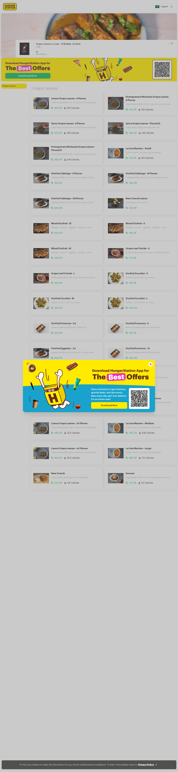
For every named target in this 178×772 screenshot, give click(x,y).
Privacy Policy (146, 765)
